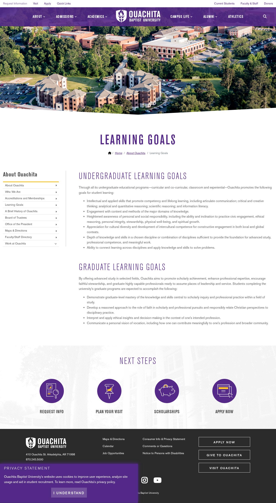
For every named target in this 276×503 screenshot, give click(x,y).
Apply (47, 3)
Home (118, 153)
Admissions (65, 17)
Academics (96, 17)
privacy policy (106, 482)
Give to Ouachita (224, 455)
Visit (35, 3)
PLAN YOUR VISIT (109, 411)
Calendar (108, 446)
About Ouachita (135, 153)
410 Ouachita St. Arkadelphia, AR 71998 (50, 454)
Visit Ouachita (224, 468)
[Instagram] (144, 482)
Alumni (208, 17)
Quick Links (64, 3)
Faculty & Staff (249, 3)
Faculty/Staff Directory (18, 237)
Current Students (224, 3)
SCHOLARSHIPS (166, 411)
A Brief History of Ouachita (21, 211)
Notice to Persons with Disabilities (163, 453)
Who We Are (12, 191)
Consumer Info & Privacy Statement (164, 439)
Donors (268, 3)
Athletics (235, 17)
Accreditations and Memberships (24, 198)
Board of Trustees (16, 217)
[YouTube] (157, 482)
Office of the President (18, 224)
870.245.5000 (34, 459)
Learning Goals (14, 204)
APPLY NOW (224, 411)
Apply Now (224, 442)
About (37, 17)
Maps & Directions (16, 230)
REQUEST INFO (52, 411)
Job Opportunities (113, 453)
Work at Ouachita (15, 243)
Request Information (15, 3)
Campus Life (180, 17)
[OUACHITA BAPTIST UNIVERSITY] (138, 16)
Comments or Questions (157, 446)
